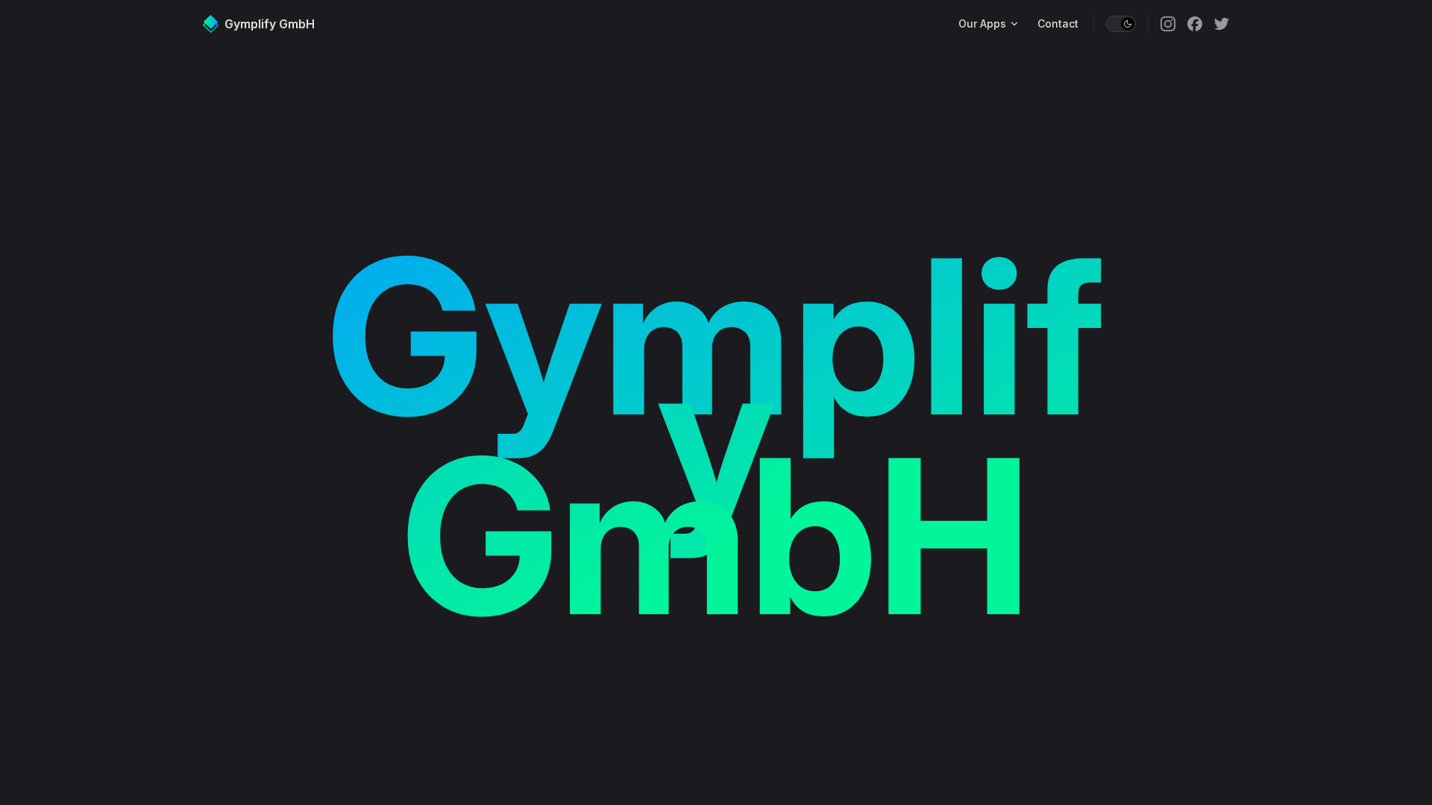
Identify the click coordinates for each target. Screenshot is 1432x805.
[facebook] (1194, 23)
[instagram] (1168, 23)
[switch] (1121, 24)
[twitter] (1221, 23)
